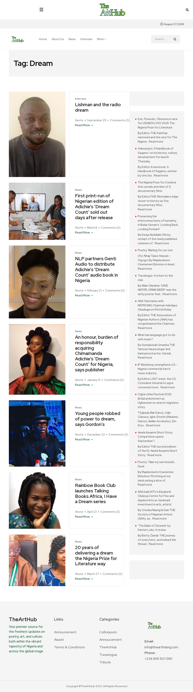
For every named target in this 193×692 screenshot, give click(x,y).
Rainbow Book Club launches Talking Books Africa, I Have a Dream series (96, 493)
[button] (41, 9)
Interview (86, 39)
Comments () (120, 120)
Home (43, 39)
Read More (82, 125)
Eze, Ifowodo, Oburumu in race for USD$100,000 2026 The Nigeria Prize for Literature (158, 123)
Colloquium (108, 632)
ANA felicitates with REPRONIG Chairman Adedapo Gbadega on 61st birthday (158, 305)
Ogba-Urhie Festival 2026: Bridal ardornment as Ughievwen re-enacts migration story (158, 400)
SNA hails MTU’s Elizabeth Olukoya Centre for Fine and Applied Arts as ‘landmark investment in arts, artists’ (156, 498)
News (72, 39)
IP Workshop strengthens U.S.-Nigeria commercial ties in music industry (157, 369)
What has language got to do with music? (156, 337)
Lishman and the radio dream (98, 107)
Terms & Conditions (69, 647)
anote (79, 120)
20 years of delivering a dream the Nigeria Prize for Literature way (96, 556)
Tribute (105, 662)
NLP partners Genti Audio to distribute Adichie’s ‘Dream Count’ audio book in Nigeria (96, 269)
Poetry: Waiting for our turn (155, 250)
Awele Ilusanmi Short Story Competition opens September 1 (155, 437)
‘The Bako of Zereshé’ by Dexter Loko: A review (154, 528)
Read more (156, 141)
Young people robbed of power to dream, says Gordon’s (97, 419)
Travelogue (108, 654)
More (100, 39)
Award (59, 639)
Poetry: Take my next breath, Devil (156, 464)
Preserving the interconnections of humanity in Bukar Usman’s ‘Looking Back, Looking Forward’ (158, 222)
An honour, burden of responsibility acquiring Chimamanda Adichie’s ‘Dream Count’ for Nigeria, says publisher (96, 354)
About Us (58, 39)
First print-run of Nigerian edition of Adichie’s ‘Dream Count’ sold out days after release (94, 206)
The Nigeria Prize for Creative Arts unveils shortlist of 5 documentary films (157, 187)
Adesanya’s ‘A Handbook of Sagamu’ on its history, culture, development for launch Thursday (158, 155)
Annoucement (65, 632)
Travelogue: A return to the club (155, 278)
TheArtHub (108, 647)
